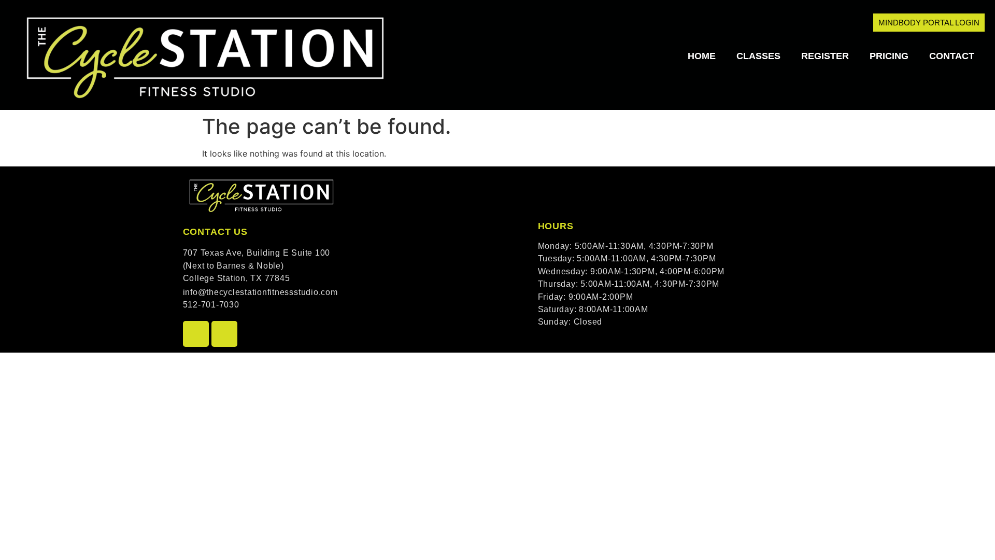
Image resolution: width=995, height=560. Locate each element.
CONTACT (951, 56)
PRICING (889, 56)
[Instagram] (224, 334)
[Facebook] (196, 334)
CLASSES (758, 56)
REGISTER (825, 56)
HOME (702, 56)
